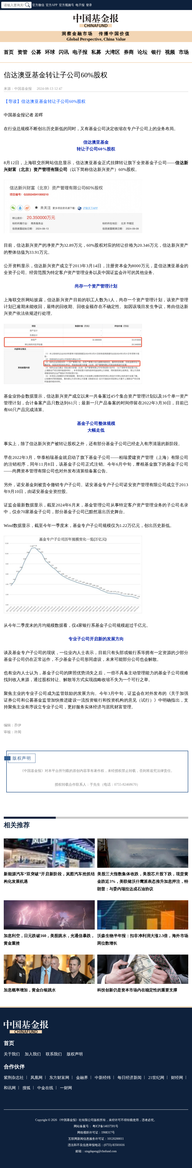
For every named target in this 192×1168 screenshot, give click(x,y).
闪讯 (64, 52)
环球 (50, 52)
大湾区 (112, 52)
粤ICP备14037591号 (105, 1126)
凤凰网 (36, 1077)
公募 (36, 52)
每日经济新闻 (130, 1077)
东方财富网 (59, 1077)
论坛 (143, 52)
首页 (9, 52)
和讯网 (10, 1088)
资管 (23, 52)
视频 (170, 52)
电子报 (80, 5)
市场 (184, 52)
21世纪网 (156, 1077)
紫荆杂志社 (14, 1077)
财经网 (177, 1077)
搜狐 (26, 1088)
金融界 (82, 1077)
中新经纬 (103, 1077)
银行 (156, 52)
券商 (129, 52)
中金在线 (45, 1088)
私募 (96, 52)
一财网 (66, 1088)
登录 (89, 5)
